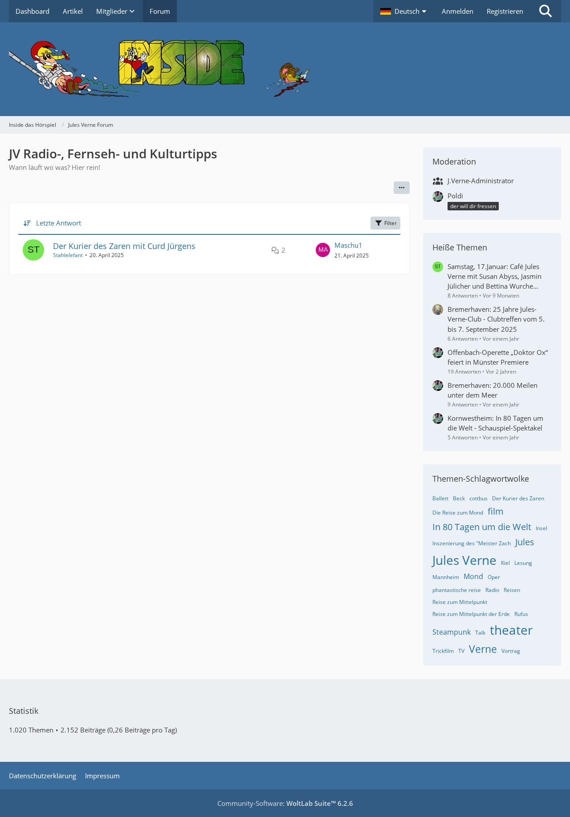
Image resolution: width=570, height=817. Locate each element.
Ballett (440, 498)
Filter (390, 223)
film (496, 511)
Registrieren (505, 11)
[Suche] (545, 11)
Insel (541, 528)
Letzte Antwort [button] (58, 222)
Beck (459, 498)
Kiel (505, 563)
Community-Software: (285, 803)
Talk (480, 632)
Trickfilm (443, 651)
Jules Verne (464, 559)
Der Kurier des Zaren (518, 498)
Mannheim (445, 577)
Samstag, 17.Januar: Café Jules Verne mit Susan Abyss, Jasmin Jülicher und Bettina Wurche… (495, 276)
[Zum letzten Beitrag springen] (323, 250)
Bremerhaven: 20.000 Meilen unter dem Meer (492, 390)
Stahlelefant (68, 255)
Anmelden (457, 11)
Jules (524, 542)
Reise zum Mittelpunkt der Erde (471, 614)
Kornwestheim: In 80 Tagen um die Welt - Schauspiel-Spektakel (495, 423)
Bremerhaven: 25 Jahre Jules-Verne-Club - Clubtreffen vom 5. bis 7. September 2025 (496, 319)
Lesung (523, 563)
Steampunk (451, 632)
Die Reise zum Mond (457, 512)
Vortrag (510, 651)
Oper (494, 577)
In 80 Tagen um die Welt (481, 527)
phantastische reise (456, 590)
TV (461, 651)
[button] (404, 11)
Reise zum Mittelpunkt (459, 602)
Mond (473, 576)
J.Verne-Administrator (481, 180)
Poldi (455, 195)
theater (511, 629)
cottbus (478, 498)
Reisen (512, 590)
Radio (492, 590)
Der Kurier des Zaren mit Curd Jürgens (124, 246)
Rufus (521, 614)
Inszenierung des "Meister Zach (471, 543)
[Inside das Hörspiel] (285, 69)
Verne (483, 649)
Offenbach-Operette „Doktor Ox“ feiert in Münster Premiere (498, 357)
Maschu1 (348, 245)
